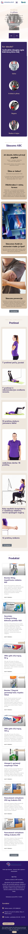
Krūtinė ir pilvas (14, 93)
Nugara (14, 113)
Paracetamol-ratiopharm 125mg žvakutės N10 (14, 833)
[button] (16, 2)
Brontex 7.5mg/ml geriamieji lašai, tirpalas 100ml (13, 692)
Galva (14, 73)
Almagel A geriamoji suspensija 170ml (12, 764)
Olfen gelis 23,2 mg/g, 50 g (13, 656)
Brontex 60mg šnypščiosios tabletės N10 (12, 580)
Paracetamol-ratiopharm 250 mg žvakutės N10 (14, 799)
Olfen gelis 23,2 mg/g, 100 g (13, 729)
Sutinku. (14, 932)
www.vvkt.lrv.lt (16, 889)
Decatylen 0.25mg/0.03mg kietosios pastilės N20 (13, 618)
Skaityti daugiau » (8, 597)
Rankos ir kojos (14, 133)
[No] (26, 930)
